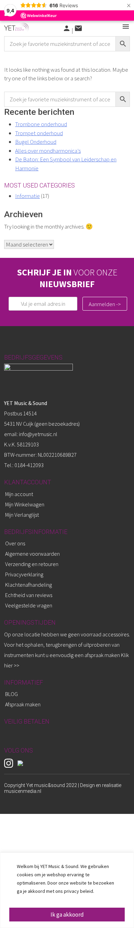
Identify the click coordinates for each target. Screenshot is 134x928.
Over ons (15, 543)
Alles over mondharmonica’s (48, 150)
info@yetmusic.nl (37, 434)
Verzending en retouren (31, 564)
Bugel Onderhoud (35, 141)
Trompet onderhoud (39, 133)
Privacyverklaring (24, 574)
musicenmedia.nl (22, 791)
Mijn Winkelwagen (24, 504)
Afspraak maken (23, 704)
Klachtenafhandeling (28, 584)
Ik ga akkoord (67, 914)
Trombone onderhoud (41, 124)
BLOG (11, 693)
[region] (67, 890)
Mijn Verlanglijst (22, 514)
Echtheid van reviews (28, 595)
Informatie (27, 196)
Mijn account (19, 494)
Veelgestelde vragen (28, 605)
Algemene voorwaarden (32, 553)
